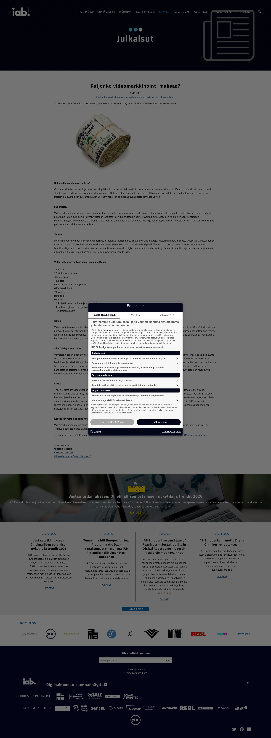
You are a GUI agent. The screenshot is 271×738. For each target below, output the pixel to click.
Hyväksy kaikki (159, 422)
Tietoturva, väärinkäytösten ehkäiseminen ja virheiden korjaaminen (128, 395)
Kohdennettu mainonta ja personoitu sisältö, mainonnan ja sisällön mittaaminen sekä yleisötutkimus (128, 369)
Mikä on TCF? (167, 315)
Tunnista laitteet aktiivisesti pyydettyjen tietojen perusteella (124, 385)
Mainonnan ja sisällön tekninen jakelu (112, 400)
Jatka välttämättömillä (112, 422)
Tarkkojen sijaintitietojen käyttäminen (112, 380)
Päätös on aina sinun (104, 314)
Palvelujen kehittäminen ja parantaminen (113, 363)
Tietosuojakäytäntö (171, 431)
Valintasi (135, 315)
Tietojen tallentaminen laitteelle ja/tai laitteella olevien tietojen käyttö (129, 358)
